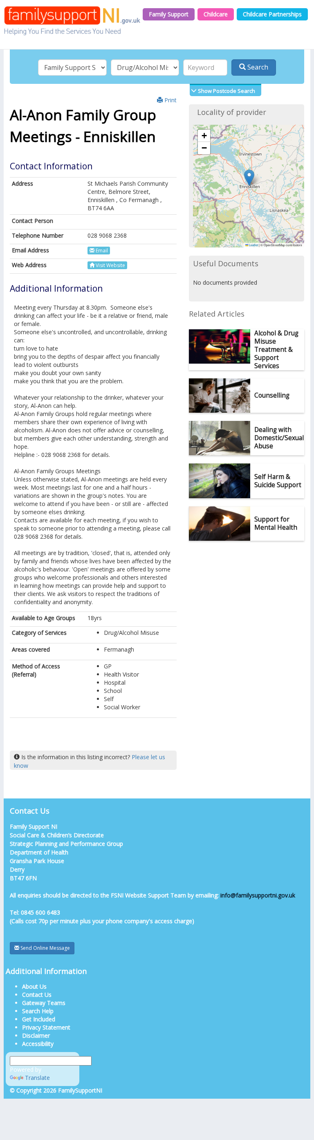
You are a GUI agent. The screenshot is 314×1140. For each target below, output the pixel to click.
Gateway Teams (43, 1003)
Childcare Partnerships (272, 14)
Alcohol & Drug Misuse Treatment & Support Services (276, 349)
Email (101, 250)
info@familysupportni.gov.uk (257, 895)
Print (170, 100)
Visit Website (109, 265)
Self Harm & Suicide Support (277, 480)
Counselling (271, 395)
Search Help (38, 1011)
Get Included (38, 1019)
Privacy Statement (46, 1027)
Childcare (216, 14)
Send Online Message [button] (44, 947)
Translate (37, 1078)
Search (257, 67)
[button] (249, 177)
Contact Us (37, 994)
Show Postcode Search (226, 90)
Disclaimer (36, 1035)
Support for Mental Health (275, 523)
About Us (34, 986)
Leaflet (253, 245)
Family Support (168, 14)
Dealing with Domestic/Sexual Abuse (279, 437)
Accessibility (38, 1044)
